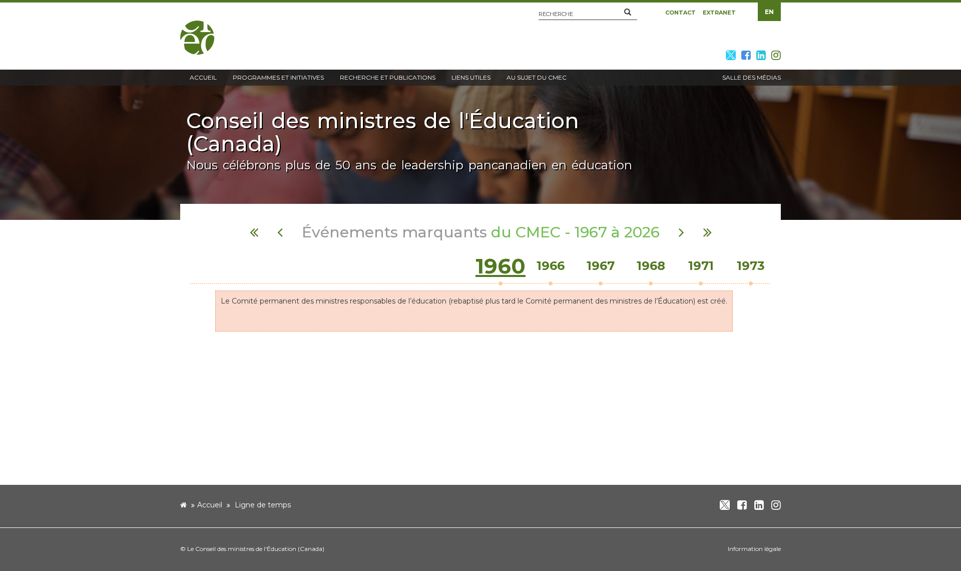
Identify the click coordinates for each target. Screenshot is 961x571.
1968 (651, 265)
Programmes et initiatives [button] (278, 77)
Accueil (209, 504)
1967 (601, 265)
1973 (751, 265)
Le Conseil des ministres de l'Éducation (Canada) (255, 548)
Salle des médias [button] (751, 77)
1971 (701, 265)
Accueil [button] (203, 77)
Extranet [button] (719, 12)
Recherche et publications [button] (387, 77)
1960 (500, 266)
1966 (551, 265)
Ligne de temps (263, 504)
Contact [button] (680, 12)
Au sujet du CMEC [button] (537, 77)
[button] (627, 13)
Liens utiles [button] (471, 77)
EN (769, 12)
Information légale (754, 548)
